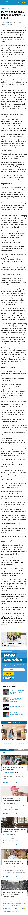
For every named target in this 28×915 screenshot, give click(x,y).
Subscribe (23, 2)
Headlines (5, 8)
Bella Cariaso (7, 803)
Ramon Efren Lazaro (8, 772)
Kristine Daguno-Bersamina (10, 899)
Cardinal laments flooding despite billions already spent (13, 862)
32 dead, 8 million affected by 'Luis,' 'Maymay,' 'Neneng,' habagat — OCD (13, 894)
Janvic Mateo (5, 22)
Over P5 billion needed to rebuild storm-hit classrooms (14, 830)
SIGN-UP (8, 673)
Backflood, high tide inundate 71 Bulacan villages (14, 768)
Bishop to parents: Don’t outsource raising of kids (11, 799)
